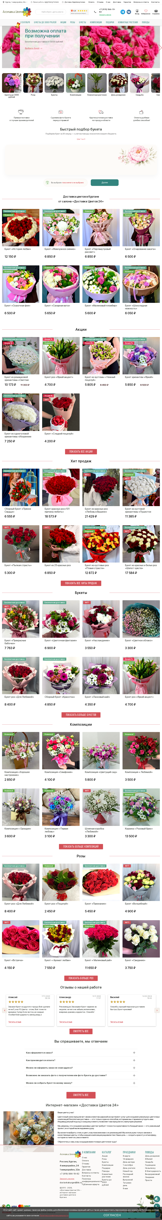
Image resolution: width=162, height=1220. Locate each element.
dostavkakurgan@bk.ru (71, 1182)
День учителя (129, 1168)
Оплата (91, 2)
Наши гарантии (32, 50)
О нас (108, 2)
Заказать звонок (105, 15)
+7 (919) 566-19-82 (107, 10)
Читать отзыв (14, 1022)
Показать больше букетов (81, 715)
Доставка (117, 2)
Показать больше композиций (81, 846)
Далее (105, 182)
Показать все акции (81, 451)
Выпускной (128, 1180)
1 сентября (25, 22)
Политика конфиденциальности (54, 1215)
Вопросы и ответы (141, 2)
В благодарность (153, 1171)
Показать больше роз (81, 978)
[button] (76, 67)
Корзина (156, 10)
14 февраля (128, 1159)
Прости (148, 1180)
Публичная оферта (90, 1184)
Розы (72, 22)
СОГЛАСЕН (112, 1215)
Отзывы (100, 2)
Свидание (149, 1177)
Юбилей (149, 1159)
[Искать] (39, 12)
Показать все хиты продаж (81, 583)
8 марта (126, 1156)
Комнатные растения (128, 22)
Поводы (145, 22)
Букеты (82, 22)
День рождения (152, 1156)
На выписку (150, 1168)
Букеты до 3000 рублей (45, 22)
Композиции (96, 22)
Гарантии (127, 2)
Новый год (128, 1171)
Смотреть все (81, 1031)
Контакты (155, 2)
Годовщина (150, 1165)
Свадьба (149, 1162)
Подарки (110, 22)
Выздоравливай (152, 1174)
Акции (63, 22)
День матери (129, 1162)
